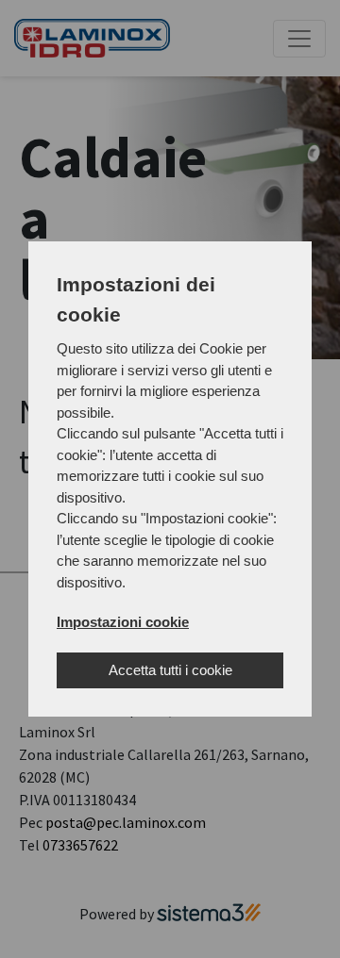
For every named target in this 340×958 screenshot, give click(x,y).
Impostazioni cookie (123, 622)
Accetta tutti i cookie (170, 670)
